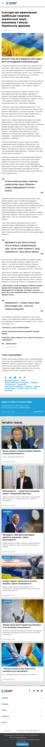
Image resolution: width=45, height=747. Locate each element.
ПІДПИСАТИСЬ (38, 411)
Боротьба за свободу (14, 386)
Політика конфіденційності (28, 731)
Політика (7, 428)
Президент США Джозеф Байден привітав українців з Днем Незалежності (19, 537)
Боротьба (21, 384)
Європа (28, 386)
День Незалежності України (17, 383)
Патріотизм (10, 388)
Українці (34, 383)
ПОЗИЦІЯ (5, 704)
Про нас (7, 731)
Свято (23, 381)
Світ (5, 645)
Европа (37, 386)
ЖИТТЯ (4, 722)
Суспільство (10, 384)
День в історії (31, 388)
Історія (20, 388)
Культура (9, 390)
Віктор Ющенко (12, 381)
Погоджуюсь (22, 744)
